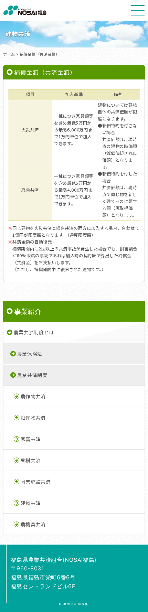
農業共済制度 (32, 375)
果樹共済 (31, 460)
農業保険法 (29, 353)
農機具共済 (33, 524)
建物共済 (31, 503)
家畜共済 (31, 439)
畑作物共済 (33, 417)
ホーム (9, 54)
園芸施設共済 (36, 481)
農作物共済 (33, 396)
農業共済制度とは (34, 332)
